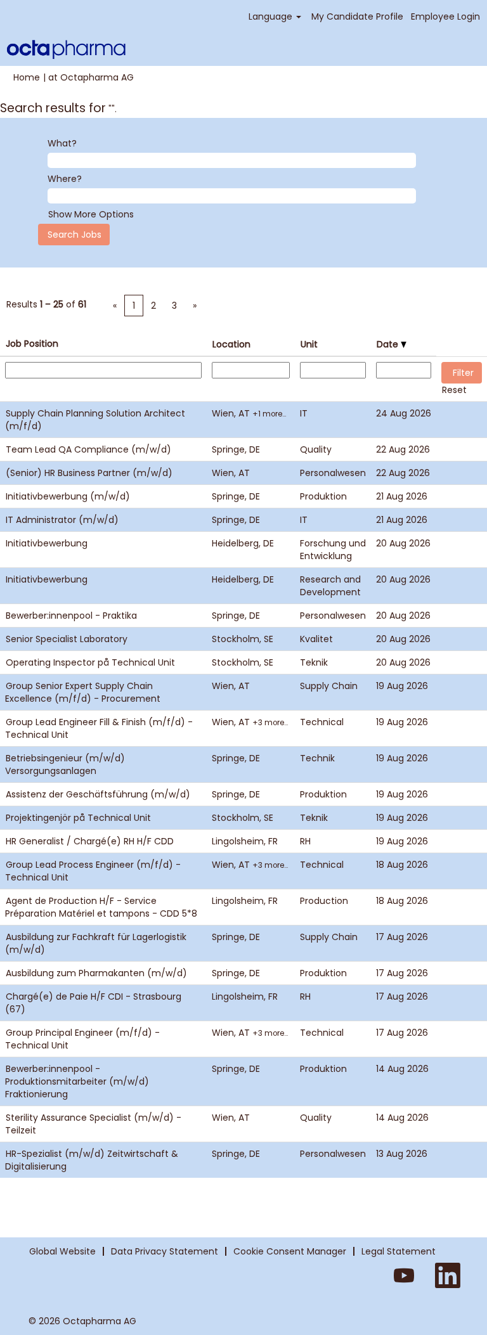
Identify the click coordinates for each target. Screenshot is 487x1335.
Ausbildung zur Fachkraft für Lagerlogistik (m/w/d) (95, 943)
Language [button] (272, 16)
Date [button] (389, 344)
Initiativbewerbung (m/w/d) (68, 496)
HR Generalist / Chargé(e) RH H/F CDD (90, 841)
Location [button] (231, 344)
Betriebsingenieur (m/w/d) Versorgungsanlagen (65, 764)
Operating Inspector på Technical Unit (90, 662)
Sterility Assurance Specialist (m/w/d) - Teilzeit (93, 1124)
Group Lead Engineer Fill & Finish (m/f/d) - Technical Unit (99, 728)
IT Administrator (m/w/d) (62, 519)
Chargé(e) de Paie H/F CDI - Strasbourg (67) (93, 1003)
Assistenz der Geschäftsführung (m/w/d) (98, 794)
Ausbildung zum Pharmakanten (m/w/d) (96, 973)
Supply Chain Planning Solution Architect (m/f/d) (95, 419)
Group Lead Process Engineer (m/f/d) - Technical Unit (93, 871)
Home (26, 77)
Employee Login (445, 16)
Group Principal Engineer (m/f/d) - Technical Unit (82, 1039)
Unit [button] (309, 344)
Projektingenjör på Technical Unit (78, 817)
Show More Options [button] (91, 214)
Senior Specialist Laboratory (66, 639)
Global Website (62, 1251)
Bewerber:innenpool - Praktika (71, 615)
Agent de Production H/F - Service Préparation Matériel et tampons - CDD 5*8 (101, 907)
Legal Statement (398, 1251)
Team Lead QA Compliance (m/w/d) (88, 449)
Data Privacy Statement (164, 1251)
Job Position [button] (32, 343)
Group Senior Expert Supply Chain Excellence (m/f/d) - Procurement (82, 692)
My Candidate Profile (357, 16)
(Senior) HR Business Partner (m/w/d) (89, 473)
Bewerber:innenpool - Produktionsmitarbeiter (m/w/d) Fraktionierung (77, 1081)
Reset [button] (454, 390)
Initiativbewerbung (47, 543)
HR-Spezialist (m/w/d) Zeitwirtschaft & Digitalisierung (91, 1160)
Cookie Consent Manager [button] (289, 1251)
